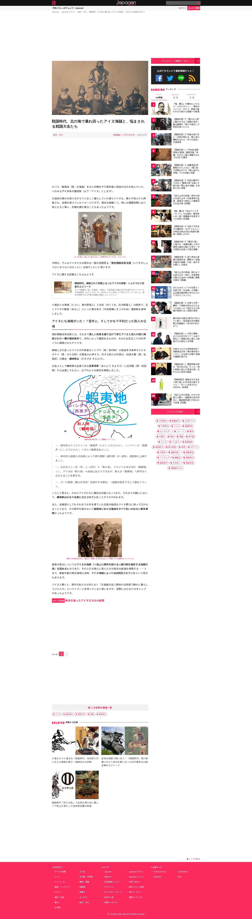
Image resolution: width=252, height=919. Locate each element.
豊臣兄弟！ (175, 452)
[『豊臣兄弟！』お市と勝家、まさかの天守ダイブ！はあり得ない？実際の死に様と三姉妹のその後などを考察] (161, 338)
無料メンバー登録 (136, 886)
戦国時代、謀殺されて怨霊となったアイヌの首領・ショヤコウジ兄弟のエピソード (109, 284)
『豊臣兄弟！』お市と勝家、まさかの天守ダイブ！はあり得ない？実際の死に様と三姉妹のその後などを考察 (186, 337)
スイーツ (180, 431)
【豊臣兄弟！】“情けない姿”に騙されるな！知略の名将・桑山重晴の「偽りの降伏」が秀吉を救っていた (186, 122)
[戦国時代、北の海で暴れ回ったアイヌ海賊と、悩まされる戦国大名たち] (100, 88)
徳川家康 (172, 447)
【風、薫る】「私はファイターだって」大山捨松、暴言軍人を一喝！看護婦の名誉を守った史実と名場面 (186, 214)
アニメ (177, 426)
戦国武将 (81, 714)
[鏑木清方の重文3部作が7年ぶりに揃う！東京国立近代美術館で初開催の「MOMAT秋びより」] (161, 323)
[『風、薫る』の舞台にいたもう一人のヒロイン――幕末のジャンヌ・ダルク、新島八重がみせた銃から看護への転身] (161, 109)
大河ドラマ (189, 420)
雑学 (191, 431)
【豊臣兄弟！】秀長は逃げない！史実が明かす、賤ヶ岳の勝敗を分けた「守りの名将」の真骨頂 (186, 138)
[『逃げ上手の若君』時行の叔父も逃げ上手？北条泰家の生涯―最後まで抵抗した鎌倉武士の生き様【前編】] (161, 201)
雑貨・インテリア (62, 886)
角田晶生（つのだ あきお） (124, 134)
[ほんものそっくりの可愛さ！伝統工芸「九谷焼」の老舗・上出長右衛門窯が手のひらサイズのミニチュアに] (161, 292)
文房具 (163, 452)
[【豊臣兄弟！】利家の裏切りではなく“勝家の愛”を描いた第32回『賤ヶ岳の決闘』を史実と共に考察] (161, 185)
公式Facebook (159, 78)
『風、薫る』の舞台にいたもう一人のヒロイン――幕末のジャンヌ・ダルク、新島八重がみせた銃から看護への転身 (186, 107)
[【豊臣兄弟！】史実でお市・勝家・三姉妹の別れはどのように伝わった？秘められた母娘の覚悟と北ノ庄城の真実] (161, 308)
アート (57, 876)
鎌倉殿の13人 (176, 468)
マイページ (109, 886)
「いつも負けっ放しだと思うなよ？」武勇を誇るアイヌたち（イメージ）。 (100, 257)
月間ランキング (110, 902)
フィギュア (164, 457)
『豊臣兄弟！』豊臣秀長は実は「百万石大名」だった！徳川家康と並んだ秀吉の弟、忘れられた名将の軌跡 (186, 367)
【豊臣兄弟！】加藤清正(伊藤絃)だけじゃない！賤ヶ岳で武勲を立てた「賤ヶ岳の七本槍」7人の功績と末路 (186, 168)
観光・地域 (59, 897)
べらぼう (176, 441)
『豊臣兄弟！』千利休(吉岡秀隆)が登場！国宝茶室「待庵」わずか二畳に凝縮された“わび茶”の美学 (186, 153)
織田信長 (188, 441)
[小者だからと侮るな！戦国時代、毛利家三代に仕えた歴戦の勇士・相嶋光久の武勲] (75, 741)
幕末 (172, 436)
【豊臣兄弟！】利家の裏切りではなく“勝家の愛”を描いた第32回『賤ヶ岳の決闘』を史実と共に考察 (186, 184)
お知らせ (108, 876)
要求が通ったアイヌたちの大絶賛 (78, 600)
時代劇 (191, 436)
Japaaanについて (136, 876)
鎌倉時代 (189, 457)
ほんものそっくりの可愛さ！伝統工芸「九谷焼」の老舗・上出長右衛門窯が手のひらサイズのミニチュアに (186, 291)
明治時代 (159, 447)
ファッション (60, 881)
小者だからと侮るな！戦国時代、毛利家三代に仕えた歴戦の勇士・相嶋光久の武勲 (75, 760)
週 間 (175, 96)
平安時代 (164, 426)
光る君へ (176, 462)
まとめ (82, 871)
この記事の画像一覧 (101, 707)
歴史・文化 (82, 12)
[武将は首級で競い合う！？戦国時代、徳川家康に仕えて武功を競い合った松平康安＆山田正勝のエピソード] (124, 741)
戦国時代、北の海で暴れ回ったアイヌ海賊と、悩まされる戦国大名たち (117, 12)
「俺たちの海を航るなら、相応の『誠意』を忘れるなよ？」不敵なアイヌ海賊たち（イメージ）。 (100, 558)
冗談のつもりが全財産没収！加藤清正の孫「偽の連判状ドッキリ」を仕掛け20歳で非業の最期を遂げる (186, 352)
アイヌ (57, 714)
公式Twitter (170, 78)
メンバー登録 (193, 8)
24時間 (159, 96)
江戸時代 (163, 420)
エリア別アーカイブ (112, 892)
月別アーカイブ (135, 892)
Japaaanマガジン (68, 12)
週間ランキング (135, 897)
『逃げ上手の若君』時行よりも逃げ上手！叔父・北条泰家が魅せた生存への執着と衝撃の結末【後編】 (186, 276)
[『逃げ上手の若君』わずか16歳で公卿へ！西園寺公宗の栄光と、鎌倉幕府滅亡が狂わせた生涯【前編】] (161, 400)
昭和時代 (163, 462)
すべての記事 (60, 871)
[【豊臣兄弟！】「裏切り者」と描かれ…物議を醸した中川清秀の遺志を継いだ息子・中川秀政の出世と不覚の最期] (161, 247)
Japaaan (126, 3)
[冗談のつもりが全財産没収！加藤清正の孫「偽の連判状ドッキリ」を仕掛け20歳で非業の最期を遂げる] (161, 354)
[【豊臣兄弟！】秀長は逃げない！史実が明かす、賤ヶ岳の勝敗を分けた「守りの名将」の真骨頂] (161, 139)
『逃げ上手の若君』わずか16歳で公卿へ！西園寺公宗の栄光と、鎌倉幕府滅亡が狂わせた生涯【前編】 (186, 398)
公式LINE (181, 78)
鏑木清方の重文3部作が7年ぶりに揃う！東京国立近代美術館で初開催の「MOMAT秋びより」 (186, 322)
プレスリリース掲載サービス (175, 60)
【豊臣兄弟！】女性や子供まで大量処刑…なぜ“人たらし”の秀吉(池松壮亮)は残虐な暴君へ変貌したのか (186, 230)
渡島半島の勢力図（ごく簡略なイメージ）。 (100, 439)
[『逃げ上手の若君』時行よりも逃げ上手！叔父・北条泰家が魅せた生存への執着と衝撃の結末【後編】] (161, 277)
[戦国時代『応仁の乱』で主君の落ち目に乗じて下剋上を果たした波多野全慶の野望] (75, 785)
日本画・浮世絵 (86, 876)
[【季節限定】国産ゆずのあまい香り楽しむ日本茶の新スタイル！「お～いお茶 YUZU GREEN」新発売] (161, 384)
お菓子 (162, 436)
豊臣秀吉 (189, 452)
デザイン (194, 447)
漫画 (181, 436)
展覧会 (177, 457)
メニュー (54, 3)
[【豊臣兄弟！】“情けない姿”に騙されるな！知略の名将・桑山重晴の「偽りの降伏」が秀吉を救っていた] (161, 124)
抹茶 (183, 447)
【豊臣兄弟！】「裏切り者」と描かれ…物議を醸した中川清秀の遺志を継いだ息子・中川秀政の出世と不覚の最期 (186, 245)
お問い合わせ (134, 881)
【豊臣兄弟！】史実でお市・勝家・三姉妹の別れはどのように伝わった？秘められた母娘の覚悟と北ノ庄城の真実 (186, 306)
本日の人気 (109, 897)
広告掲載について (111, 881)
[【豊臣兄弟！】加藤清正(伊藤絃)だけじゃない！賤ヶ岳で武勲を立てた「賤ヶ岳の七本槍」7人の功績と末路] (161, 170)
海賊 (92, 714)
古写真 (57, 907)
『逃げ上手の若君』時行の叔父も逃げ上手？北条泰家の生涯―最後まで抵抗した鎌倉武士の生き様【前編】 (186, 199)
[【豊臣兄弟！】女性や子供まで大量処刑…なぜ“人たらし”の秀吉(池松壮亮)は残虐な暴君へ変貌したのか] (161, 231)
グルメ (57, 892)
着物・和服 (84, 881)
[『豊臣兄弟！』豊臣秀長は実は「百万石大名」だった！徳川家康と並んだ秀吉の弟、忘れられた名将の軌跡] (161, 369)
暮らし (57, 902)
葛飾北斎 (189, 462)
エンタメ (83, 897)
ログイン (183, 8)
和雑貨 (82, 886)
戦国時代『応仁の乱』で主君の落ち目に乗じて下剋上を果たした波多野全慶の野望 (75, 804)
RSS (192, 78)
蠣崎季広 (102, 714)
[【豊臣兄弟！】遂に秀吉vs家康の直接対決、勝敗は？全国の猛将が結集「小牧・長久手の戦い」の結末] (161, 262)
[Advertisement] (100, 37)
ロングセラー (165, 431)
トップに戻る (194, 858)
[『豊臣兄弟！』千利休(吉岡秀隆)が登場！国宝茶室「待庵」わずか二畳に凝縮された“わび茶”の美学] (161, 155)
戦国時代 (69, 714)
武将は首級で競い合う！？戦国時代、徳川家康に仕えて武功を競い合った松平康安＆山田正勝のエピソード (124, 762)
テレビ (164, 441)
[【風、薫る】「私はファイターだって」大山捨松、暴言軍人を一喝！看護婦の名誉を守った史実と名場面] (161, 216)
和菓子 (82, 892)
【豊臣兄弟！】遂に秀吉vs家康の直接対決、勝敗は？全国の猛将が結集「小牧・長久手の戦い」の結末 (186, 260)
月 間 (191, 96)
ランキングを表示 (175, 411)
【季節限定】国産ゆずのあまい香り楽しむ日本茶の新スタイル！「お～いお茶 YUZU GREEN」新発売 (186, 383)
